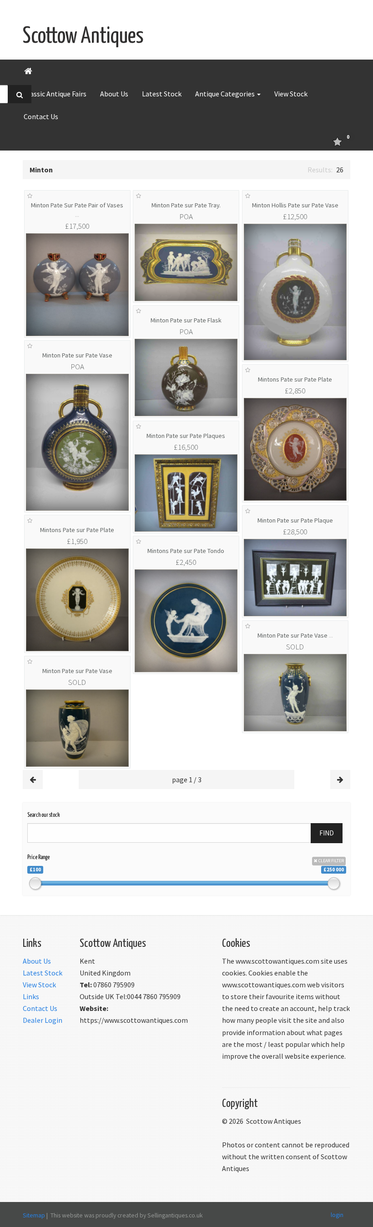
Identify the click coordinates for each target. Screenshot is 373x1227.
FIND (326, 833)
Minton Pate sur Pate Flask (186, 320)
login (337, 1215)
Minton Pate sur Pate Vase (77, 355)
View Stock (290, 93)
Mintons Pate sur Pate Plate (295, 379)
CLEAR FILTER (331, 861)
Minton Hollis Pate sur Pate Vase (295, 205)
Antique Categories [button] (225, 93)
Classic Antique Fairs (55, 93)
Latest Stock (161, 93)
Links (31, 996)
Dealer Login (42, 1020)
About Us (114, 93)
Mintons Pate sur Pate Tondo (185, 551)
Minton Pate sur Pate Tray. (186, 205)
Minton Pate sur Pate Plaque (295, 520)
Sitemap (34, 1215)
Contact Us (41, 116)
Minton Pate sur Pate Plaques (185, 436)
